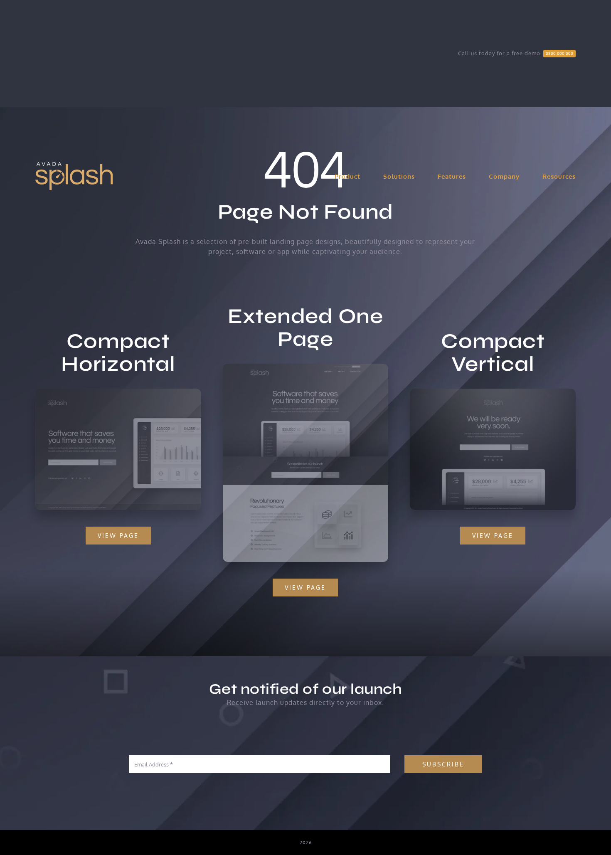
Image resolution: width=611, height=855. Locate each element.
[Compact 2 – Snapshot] (493, 392)
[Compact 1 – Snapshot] (118, 392)
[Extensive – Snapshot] (306, 367)
